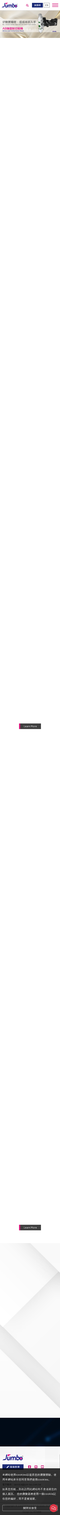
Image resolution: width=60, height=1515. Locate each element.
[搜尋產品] (27, 5)
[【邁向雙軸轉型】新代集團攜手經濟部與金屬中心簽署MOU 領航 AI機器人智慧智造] (30, 1200)
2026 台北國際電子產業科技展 (34, 866)
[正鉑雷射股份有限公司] (10, 5)
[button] (4, 24)
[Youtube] (42, 1467)
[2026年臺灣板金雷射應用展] (30, 895)
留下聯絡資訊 (33, 1448)
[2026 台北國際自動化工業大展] (30, 997)
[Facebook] (30, 1467)
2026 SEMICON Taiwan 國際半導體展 (34, 968)
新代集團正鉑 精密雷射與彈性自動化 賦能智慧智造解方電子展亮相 (34, 1120)
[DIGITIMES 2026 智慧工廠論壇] (30, 794)
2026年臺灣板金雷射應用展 (32, 917)
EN (46, 5)
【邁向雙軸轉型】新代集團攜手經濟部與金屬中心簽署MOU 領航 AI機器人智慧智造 (35, 1222)
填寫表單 (14, 1466)
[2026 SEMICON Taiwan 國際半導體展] (30, 946)
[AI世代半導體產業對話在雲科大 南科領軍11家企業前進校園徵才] (30, 1149)
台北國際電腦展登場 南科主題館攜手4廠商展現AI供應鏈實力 (34, 1070)
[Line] (36, 1467)
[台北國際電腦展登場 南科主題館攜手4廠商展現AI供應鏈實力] (30, 1048)
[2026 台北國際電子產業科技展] (30, 845)
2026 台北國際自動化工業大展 (34, 1019)
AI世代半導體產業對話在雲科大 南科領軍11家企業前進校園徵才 (34, 1171)
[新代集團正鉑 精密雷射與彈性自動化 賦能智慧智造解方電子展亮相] (30, 1098)
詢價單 (37, 5)
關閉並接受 (30, 1508)
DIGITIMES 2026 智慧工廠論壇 (34, 816)
